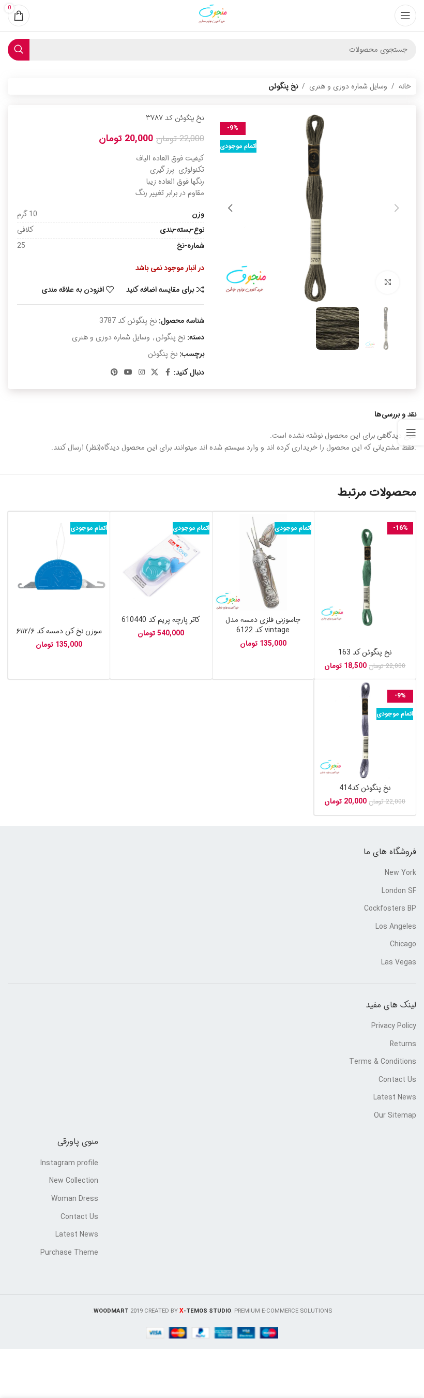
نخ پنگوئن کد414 (364, 788)
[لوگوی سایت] (212, 15)
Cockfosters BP (390, 909)
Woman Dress (74, 1199)
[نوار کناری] (411, 432)
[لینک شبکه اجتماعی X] (154, 372)
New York (400, 873)
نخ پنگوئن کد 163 (364, 652)
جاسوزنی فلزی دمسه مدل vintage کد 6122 (262, 625)
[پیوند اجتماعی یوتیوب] (128, 372)
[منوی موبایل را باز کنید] (405, 15)
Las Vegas (398, 963)
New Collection (73, 1181)
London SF (399, 891)
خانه (405, 86)
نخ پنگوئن (283, 86)
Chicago (403, 945)
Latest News (394, 1098)
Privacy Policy (393, 1026)
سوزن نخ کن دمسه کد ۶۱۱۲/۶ (59, 631)
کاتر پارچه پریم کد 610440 (161, 620)
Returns (403, 1044)
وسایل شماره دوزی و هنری (348, 86)
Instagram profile (69, 1163)
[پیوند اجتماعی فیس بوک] (167, 372)
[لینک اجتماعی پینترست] (114, 372)
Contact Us (397, 1080)
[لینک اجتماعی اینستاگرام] (141, 372)
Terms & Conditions (382, 1062)
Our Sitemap (395, 1116)
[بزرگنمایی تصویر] (387, 282)
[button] (396, 208)
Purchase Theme (69, 1253)
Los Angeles (395, 927)
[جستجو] (18, 50)
